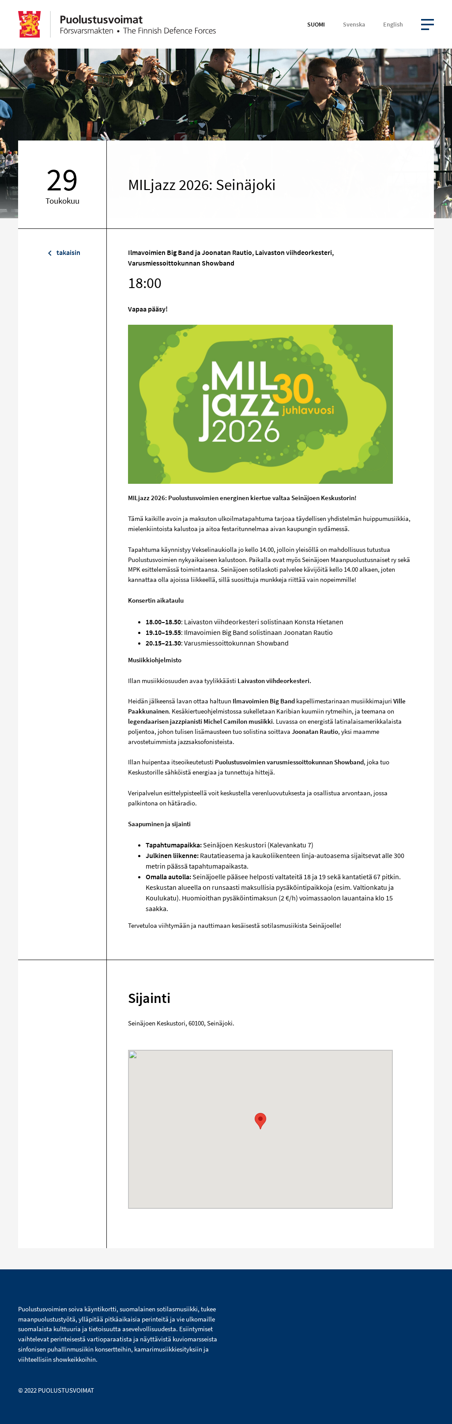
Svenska (354, 24)
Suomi (316, 24)
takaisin (67, 252)
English (393, 24)
